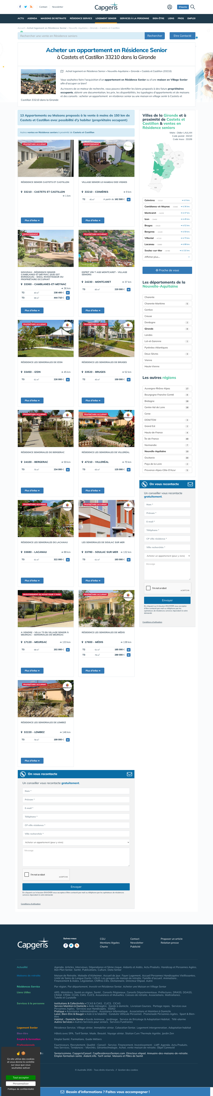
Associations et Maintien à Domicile (150, 1011)
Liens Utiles (24, 992)
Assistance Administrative (82, 1011)
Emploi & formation (29, 1039)
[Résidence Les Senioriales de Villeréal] (106, 428)
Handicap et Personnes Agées (178, 967)
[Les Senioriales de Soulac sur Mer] (106, 518)
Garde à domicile (118, 1006)
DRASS (177, 992)
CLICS (90, 994)
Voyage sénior (115, 1033)
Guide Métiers (93, 1039)
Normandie (166, 445)
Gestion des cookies (128, 1069)
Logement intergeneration (152, 1027)
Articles (69, 967)
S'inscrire (183, 7)
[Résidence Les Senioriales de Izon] (46, 338)
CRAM (58, 994)
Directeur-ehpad (136, 1053)
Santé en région (83, 992)
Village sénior (85, 1027)
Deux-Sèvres (166, 353)
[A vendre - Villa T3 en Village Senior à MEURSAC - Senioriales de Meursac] (46, 608)
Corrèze (149, 309)
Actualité (22, 967)
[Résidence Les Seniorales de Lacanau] (46, 518)
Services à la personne (134, 18)
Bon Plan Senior (63, 969)
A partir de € (116, 199)
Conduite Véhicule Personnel (125, 1013)
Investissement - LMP (146, 1044)
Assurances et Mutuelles (110, 994)
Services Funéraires (121, 1021)
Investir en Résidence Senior (105, 986)
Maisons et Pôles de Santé (127, 1055)
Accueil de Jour (111, 975)
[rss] (31, 7)
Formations (77, 1039)
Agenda (32, 18)
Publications (89, 969)
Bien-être (158, 18)
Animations (170, 978)
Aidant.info (89, 1055)
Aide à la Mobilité (96, 1013)
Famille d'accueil (152, 978)
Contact (43, 6)
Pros (181, 18)
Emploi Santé (62, 1039)
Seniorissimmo (62, 1053)
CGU (102, 938)
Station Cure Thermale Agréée (143, 1033)
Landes (148, 334)
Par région (60, 986)
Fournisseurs (61, 1044)
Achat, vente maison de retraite (137, 1047)
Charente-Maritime (166, 303)
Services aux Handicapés (91, 1008)
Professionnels (26, 1045)
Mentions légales (110, 942)
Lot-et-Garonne (166, 341)
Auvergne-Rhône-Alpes (166, 388)
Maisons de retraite (53, 18)
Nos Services (61, 1047)
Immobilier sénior (104, 1027)
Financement (125, 1044)
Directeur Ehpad (135, 980)
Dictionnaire (117, 980)
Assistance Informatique (113, 1011)
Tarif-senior (104, 1055)
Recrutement (77, 1044)
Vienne (148, 360)
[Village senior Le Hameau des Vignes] (106, 158)
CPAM (66, 994)
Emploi (191, 18)
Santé (77, 969)
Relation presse (170, 942)
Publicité (135, 946)
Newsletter (57, 6)
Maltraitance (172, 994)
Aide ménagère (98, 1006)
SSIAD (111, 1008)
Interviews (81, 967)
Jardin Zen (168, 1033)
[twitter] (25, 7)
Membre (171, 7)
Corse (147, 413)
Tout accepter (21, 1077)
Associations (156, 994)
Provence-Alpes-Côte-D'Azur (166, 470)
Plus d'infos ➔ (32, 220)
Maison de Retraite (65, 975)
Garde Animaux (95, 1019)
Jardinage (112, 1019)
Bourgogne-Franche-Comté (166, 394)
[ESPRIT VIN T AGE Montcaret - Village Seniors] (106, 248)
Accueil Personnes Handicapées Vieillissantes (168, 975)
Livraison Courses (141, 1006)
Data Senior (114, 969)
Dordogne (166, 322)
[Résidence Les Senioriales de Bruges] (106, 338)
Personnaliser (21, 1083)
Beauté (101, 1033)
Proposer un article (172, 938)
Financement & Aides (66, 980)
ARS (56, 992)
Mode (93, 1033)
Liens (171, 18)
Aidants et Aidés (133, 967)
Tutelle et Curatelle (65, 997)
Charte (104, 946)
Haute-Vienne (152, 366)
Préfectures (165, 992)
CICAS (117, 1003)
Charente (149, 297)
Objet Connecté (166, 1047)
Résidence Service (81, 18)
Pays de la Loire (166, 463)
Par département (78, 986)
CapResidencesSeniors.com (109, 1053)
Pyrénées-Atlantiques (156, 347)
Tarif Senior (81, 1033)
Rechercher (154, 35)
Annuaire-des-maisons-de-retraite (167, 1053)
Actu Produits (152, 967)
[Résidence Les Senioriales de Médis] (106, 608)
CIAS (83, 994)
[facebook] (20, 7)
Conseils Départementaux (142, 992)
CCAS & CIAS (94, 1003)
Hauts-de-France (166, 432)
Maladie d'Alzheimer (90, 975)
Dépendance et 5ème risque (105, 967)
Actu (21, 18)
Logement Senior (106, 18)
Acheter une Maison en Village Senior (144, 986)
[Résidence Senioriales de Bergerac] (46, 428)
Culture (102, 969)
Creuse (148, 316)
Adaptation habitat (179, 1027)
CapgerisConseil (82, 1053)
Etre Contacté (182, 35)
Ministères (67, 992)
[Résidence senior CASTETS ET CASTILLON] (46, 158)
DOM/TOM (166, 419)
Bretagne (166, 401)
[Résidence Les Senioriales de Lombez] (46, 698)
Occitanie (166, 457)
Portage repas (161, 1006)
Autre (149, 980)
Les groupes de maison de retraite (121, 978)
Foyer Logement (131, 975)
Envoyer (76, 887)
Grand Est (166, 426)
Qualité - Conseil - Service (102, 1044)
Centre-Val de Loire (166, 407)
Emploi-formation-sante (68, 1055)
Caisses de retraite (136, 994)
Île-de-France (166, 438)
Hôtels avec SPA (63, 1033)
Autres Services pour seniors (91, 1021)
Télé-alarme (179, 1019)
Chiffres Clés (101, 980)
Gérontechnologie (107, 1047)
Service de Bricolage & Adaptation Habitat (145, 1019)
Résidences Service (28, 986)
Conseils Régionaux (114, 992)
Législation (86, 980)
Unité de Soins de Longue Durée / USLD (77, 978)
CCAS (75, 994)
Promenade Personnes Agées (160, 1013)
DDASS (187, 992)
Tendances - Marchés (83, 1047)
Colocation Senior (125, 1027)
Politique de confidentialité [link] (21, 1089)
